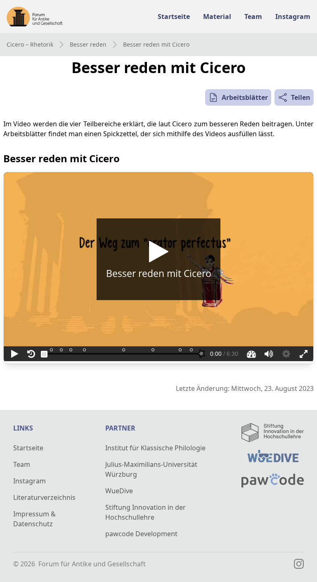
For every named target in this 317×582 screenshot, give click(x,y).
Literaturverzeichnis (44, 497)
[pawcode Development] (272, 480)
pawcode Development (141, 533)
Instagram (29, 480)
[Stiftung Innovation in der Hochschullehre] (272, 432)
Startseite (28, 447)
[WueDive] (272, 457)
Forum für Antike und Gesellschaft (92, 563)
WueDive (119, 490)
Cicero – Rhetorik (30, 44)
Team (21, 464)
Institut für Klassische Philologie (155, 447)
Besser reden (88, 44)
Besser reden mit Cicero (156, 44)
